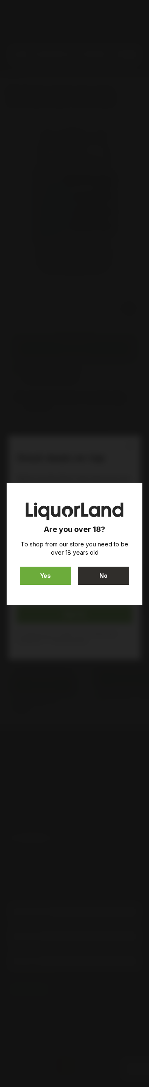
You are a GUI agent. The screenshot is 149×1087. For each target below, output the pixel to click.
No (103, 575)
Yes (45, 575)
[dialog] (74, 543)
